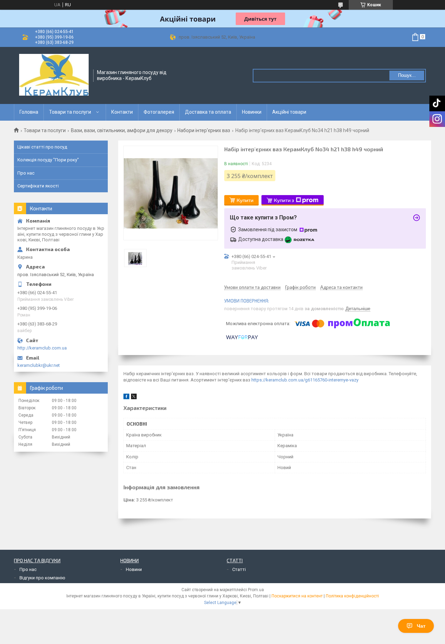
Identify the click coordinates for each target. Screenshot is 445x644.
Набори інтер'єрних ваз (203, 130)
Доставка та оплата (208, 112)
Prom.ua (256, 589)
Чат (421, 626)
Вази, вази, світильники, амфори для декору (121, 130)
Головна (28, 112)
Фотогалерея (159, 112)
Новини (134, 569)
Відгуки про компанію (42, 577)
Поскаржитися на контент (297, 596)
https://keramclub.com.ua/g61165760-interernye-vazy (304, 380)
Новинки (251, 112)
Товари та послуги (70, 112)
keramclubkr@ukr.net (38, 365)
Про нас (25, 173)
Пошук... (407, 75)
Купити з (284, 200)
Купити (245, 200)
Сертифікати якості (38, 185)
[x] (134, 397)
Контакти (122, 112)
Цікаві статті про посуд (42, 147)
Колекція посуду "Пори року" (48, 159)
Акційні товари (289, 112)
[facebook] (126, 397)
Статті (239, 569)
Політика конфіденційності (352, 596)
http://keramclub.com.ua (42, 348)
